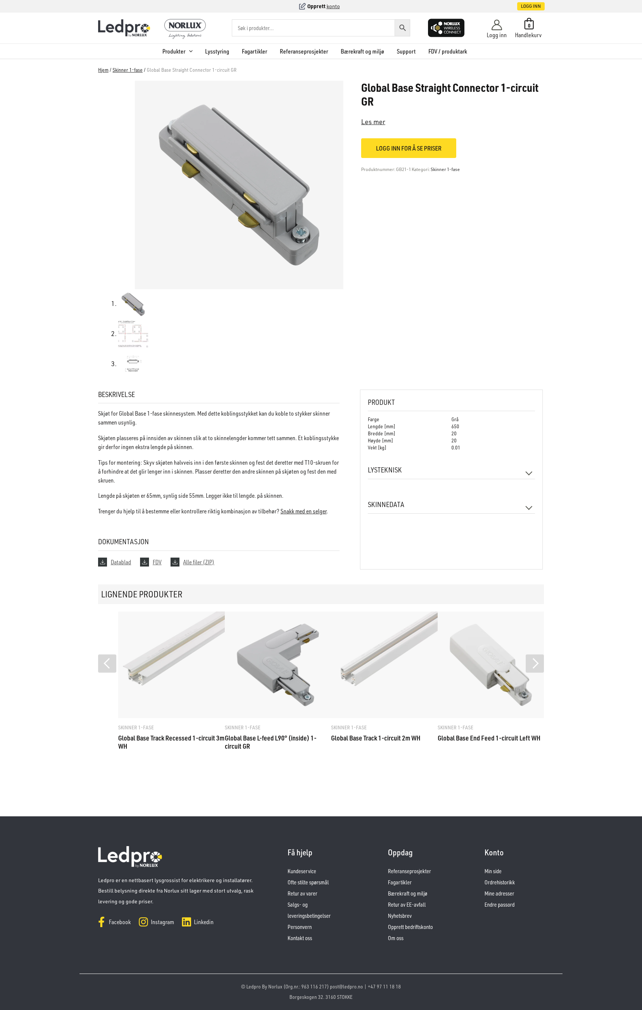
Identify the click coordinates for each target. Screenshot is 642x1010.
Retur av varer (302, 893)
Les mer (373, 121)
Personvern (300, 926)
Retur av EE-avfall (407, 904)
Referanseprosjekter (304, 51)
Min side (493, 871)
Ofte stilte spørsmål (308, 882)
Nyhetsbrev (400, 915)
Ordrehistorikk (499, 882)
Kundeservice (302, 871)
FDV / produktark (447, 51)
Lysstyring (217, 51)
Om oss (395, 938)
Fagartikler (254, 51)
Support (406, 51)
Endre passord (499, 904)
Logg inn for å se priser (408, 148)
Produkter (173, 51)
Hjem (103, 70)
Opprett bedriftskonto (410, 926)
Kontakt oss (300, 938)
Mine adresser (499, 893)
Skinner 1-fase (128, 70)
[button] (523, 6)
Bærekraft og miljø (362, 51)
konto (333, 6)
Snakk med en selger (304, 511)
